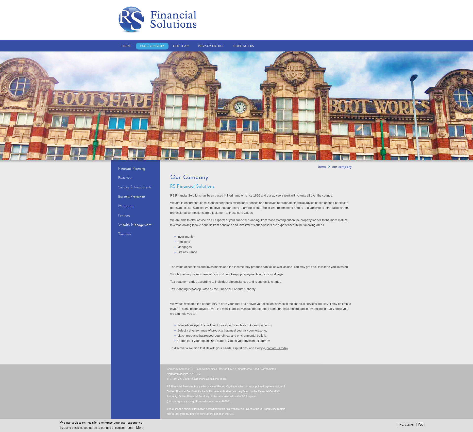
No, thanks (406, 424)
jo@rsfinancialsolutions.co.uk (208, 378)
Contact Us (243, 46)
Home (126, 46)
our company (342, 166)
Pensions (124, 215)
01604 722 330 (178, 378)
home (322, 166)
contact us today (277, 348)
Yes (420, 424)
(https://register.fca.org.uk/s (183, 401)
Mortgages (126, 206)
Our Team (181, 46)
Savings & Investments (134, 187)
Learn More (135, 428)
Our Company (152, 46)
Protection (125, 178)
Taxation (124, 234)
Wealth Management (134, 224)
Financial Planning (131, 168)
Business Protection (131, 196)
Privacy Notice (211, 46)
